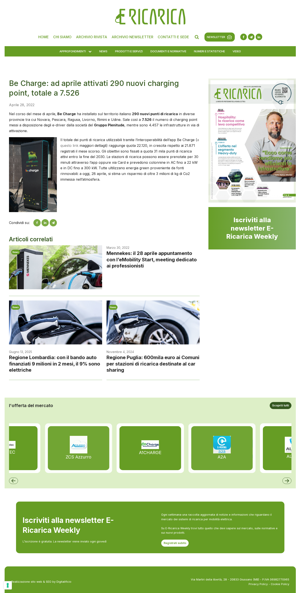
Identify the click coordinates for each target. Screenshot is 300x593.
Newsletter (216, 37)
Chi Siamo (62, 37)
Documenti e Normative (168, 51)
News (103, 51)
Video (237, 51)
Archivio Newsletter (132, 37)
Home (43, 37)
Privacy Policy (258, 584)
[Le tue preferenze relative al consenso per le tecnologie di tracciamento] (8, 585)
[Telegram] (53, 222)
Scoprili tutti (280, 405)
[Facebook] (37, 222)
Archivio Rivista (91, 37)
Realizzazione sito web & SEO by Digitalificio (41, 581)
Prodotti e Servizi (129, 51)
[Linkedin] (45, 222)
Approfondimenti (73, 51)
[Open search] (197, 37)
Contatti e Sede (173, 37)
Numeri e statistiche (209, 51)
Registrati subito (175, 543)
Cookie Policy (280, 584)
